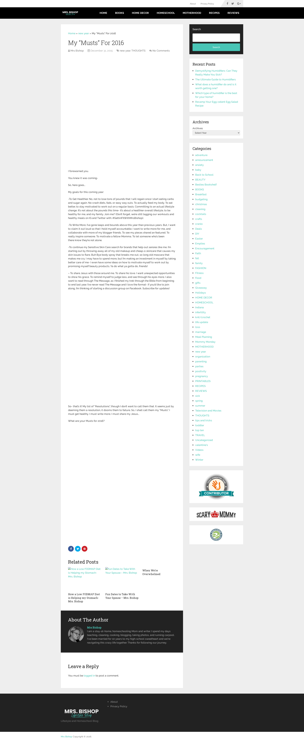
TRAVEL (200, 435)
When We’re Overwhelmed (151, 572)
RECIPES (214, 12)
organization (202, 356)
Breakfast (201, 194)
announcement (204, 160)
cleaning (200, 209)
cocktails (200, 214)
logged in (89, 675)
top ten (199, 430)
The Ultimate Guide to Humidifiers (215, 79)
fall (197, 258)
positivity (200, 371)
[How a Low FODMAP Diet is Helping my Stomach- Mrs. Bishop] (84, 579)
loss (197, 327)
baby (198, 169)
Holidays (200, 292)
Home (103, 12)
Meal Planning (203, 336)
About (193, 4)
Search (197, 29)
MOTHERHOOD (192, 12)
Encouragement (204, 248)
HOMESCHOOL (166, 12)
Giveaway (201, 287)
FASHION (200, 268)
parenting (201, 361)
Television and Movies (208, 410)
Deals (198, 228)
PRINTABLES (203, 381)
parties (199, 366)
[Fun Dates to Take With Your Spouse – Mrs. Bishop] (122, 579)
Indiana (199, 307)
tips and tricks (203, 420)
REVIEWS (233, 12)
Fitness (199, 273)
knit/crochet (202, 317)
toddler (199, 425)
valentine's (201, 445)
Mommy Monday (205, 341)
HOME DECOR (140, 12)
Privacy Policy (207, 4)
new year (83, 33)
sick (197, 395)
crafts (198, 218)
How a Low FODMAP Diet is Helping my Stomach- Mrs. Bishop (84, 597)
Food (198, 277)
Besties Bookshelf (206, 184)
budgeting (201, 199)
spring (199, 400)
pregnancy (201, 376)
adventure (201, 155)
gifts (197, 282)
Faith (198, 253)
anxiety (199, 164)
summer (200, 405)
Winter (199, 459)
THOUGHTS (138, 50)
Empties (200, 243)
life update (201, 322)
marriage (200, 331)
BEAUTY (200, 179)
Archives (198, 128)
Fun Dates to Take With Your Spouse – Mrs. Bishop (121, 595)
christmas (201, 204)
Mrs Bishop (77, 50)
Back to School (204, 174)
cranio (199, 223)
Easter (199, 238)
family (199, 263)
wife (197, 454)
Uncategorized (204, 440)
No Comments (161, 50)
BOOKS (119, 12)
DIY (197, 233)
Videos (199, 449)
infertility (200, 312)
